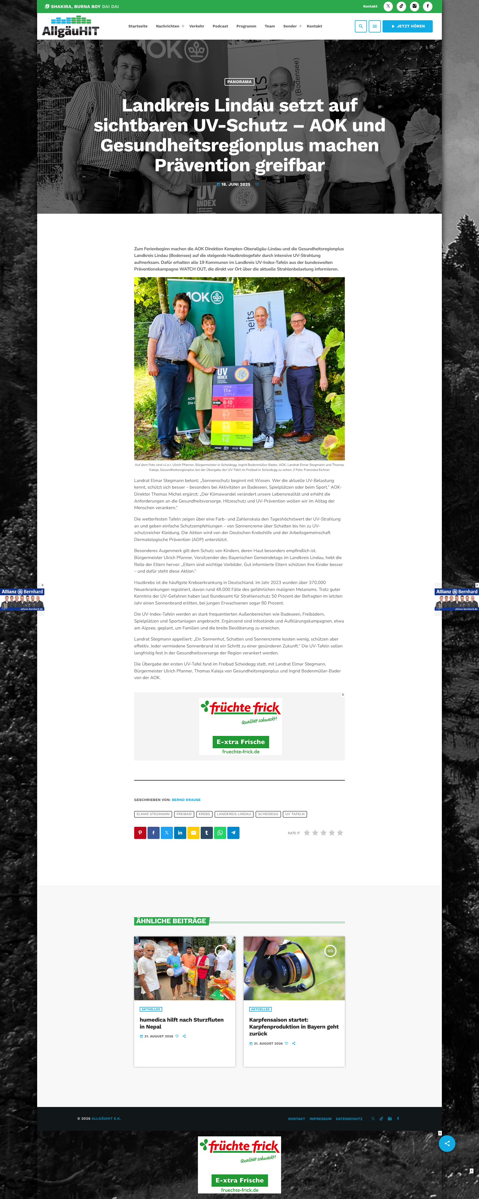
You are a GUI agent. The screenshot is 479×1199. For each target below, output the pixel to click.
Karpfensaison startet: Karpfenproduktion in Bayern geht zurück (294, 1026)
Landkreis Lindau (234, 814)
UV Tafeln (295, 814)
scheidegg (268, 814)
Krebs (204, 814)
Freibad (184, 814)
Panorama (239, 81)
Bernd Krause (186, 800)
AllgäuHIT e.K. (106, 1119)
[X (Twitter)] (388, 6)
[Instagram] (414, 6)
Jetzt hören (407, 26)
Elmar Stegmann (153, 814)
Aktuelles (151, 1009)
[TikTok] (401, 6)
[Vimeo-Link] (70, 26)
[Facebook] (427, 6)
